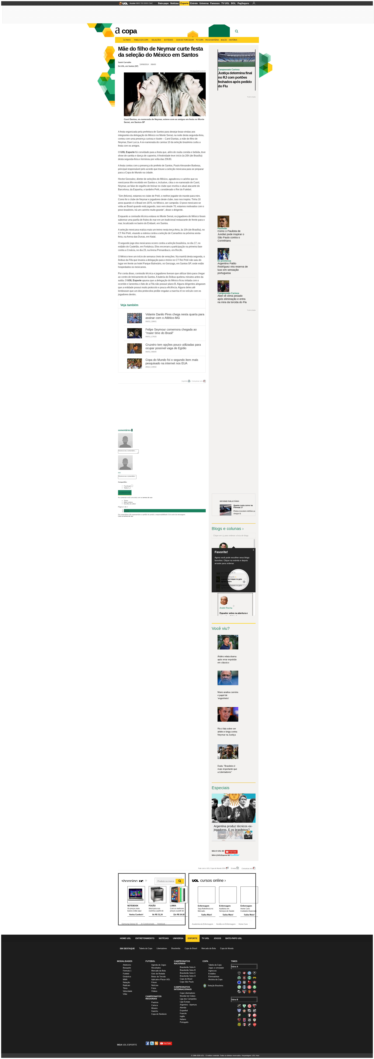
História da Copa (215, 979)
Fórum (154, 982)
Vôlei (125, 994)
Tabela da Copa (141, 40)
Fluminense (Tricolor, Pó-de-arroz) (254, 982)
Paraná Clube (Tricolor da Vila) (244, 1020)
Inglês (182, 1016)
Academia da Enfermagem (202, 924)
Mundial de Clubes (187, 996)
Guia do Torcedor (185, 40)
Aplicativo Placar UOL (160, 979)
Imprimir (184, 381)
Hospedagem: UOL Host (250, 1055)
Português (184, 1022)
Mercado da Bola (208, 948)
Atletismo (127, 965)
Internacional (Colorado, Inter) (249, 987)
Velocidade (127, 991)
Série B (234, 999)
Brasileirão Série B (188, 970)
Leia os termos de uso (125, 516)
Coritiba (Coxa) (249, 977)
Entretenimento (144, 938)
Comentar (125, 493)
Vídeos (154, 991)
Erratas (233, 868)
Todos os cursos (246, 879)
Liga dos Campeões (188, 999)
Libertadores (162, 948)
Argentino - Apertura (188, 1005)
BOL (233, 3)
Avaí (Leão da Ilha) (239, 1010)
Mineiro (154, 1008)
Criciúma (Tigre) (254, 977)
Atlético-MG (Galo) (239, 973)
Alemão (183, 1008)
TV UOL (225, 3)
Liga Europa (185, 1002)
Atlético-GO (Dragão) (254, 1006)
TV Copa (199, 40)
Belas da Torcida (158, 976)
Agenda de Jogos (158, 965)
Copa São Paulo (187, 982)
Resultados (156, 968)
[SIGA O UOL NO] (231, 853)
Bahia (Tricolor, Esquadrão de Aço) (249, 973)
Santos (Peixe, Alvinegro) (239, 991)
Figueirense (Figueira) (244, 982)
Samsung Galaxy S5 (130, 924)
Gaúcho (154, 1011)
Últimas (127, 40)
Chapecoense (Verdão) (239, 977)
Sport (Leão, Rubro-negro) (249, 991)
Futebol (126, 974)
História (233, 40)
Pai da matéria (212, 40)
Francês (183, 1013)
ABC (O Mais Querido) (239, 1006)
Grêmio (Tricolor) (244, 987)
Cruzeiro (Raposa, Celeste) (239, 982)
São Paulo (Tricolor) (244, 991)
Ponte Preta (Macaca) (249, 1020)
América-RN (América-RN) (249, 1006)
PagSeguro (243, 3)
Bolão (224, 40)
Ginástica (127, 976)
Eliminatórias (213, 976)
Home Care (243, 924)
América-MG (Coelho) (244, 1006)
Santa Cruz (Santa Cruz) (244, 1024)
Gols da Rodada (158, 974)
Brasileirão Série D (188, 976)
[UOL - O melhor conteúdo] (122, 4)
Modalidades (124, 961)
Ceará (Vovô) (254, 1010)
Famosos (215, 3)
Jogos (217, 938)
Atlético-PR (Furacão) (244, 973)
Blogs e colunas (226, 528)
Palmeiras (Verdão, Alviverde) (254, 987)
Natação (126, 982)
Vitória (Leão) (254, 991)
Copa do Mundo (226, 948)
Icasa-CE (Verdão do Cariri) (244, 1015)
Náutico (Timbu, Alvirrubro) (254, 1015)
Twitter (126, 488)
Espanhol (184, 1010)
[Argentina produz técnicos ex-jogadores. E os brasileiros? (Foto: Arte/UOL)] (248, 838)
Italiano (183, 1019)
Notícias (174, 3)
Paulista (154, 1002)
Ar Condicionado (147, 924)
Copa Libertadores (187, 993)
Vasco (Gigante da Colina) (249, 1024)
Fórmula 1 (127, 971)
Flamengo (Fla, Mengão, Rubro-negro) (249, 982)
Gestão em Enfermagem (226, 924)
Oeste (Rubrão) (239, 1020)
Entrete (194, 3)
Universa (203, 3)
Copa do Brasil (191, 948)
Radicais (126, 985)
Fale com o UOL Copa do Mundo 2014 (212, 868)
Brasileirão (175, 948)
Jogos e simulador (216, 968)
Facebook (127, 486)
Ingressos (212, 971)
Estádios (168, 40)
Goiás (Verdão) (239, 987)
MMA (125, 979)
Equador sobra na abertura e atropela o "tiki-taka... (234, 614)
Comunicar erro (197, 381)
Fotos (153, 988)
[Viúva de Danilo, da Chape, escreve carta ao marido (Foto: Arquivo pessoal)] (239, 838)
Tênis (125, 988)
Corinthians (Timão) (244, 977)
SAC (151, 3)
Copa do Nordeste (159, 1014)
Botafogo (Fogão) (254, 973)
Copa (129, 31)
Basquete (127, 968)
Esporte (184, 3)
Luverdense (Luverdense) (239, 1015)
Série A (234, 967)
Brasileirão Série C (188, 973)
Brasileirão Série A (187, 967)
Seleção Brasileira (215, 986)
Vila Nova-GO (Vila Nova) (254, 1024)
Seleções (156, 40)
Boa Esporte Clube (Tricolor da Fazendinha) (244, 1010)
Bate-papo (163, 3)
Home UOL (125, 938)
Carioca (154, 1005)
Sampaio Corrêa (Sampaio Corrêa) (239, 1024)
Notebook (161, 924)
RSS (156, 1043)
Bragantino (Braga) (249, 1010)
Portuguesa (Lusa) (254, 1020)
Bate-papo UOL (233, 938)
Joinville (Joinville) (249, 1015)
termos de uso (147, 497)
